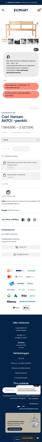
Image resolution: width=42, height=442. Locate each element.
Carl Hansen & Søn (8, 112)
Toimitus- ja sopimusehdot (21, 363)
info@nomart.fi (23, 254)
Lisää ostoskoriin (21, 149)
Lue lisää (10, 167)
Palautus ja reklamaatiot (21, 368)
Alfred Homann (13, 210)
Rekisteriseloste (21, 373)
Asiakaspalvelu (8, 229)
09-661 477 (21, 335)
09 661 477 (23, 247)
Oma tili (21, 358)
